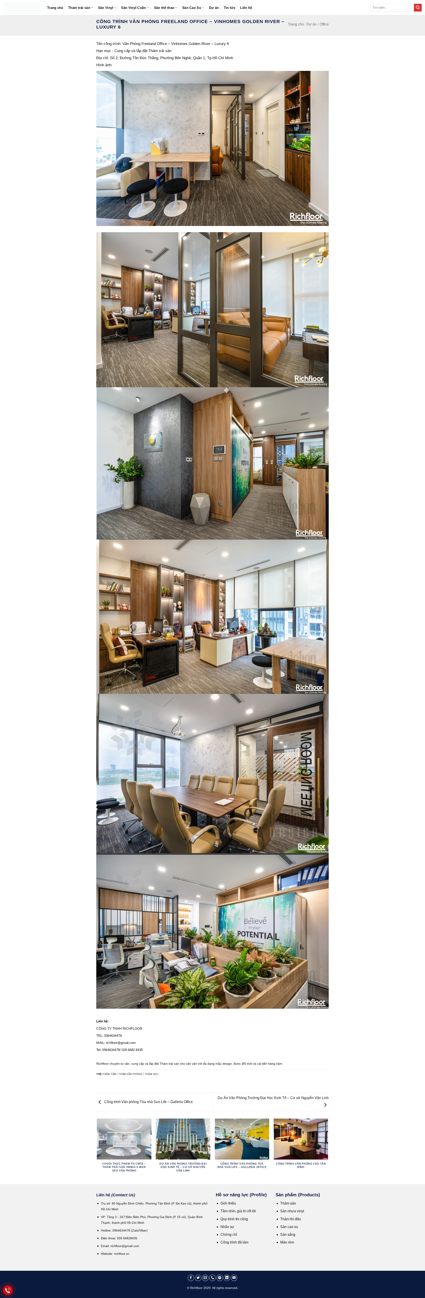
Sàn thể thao (164, 8)
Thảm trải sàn (79, 8)
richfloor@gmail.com (124, 1246)
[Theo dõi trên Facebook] (191, 1278)
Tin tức (229, 8)
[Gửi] (418, 8)
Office (324, 24)
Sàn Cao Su (191, 8)
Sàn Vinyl (105, 8)
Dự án (214, 8)
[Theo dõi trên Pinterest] (219, 1278)
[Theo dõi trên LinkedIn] (227, 1278)
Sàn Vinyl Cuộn (133, 8)
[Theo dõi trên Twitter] (198, 1278)
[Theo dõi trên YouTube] (234, 1278)
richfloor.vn (122, 1253)
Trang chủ (55, 8)
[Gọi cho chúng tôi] (212, 1278)
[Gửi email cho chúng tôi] (205, 1278)
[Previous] (97, 1151)
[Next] (328, 1151)
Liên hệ (246, 8)
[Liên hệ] (8, 1290)
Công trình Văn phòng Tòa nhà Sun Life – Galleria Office (148, 1102)
